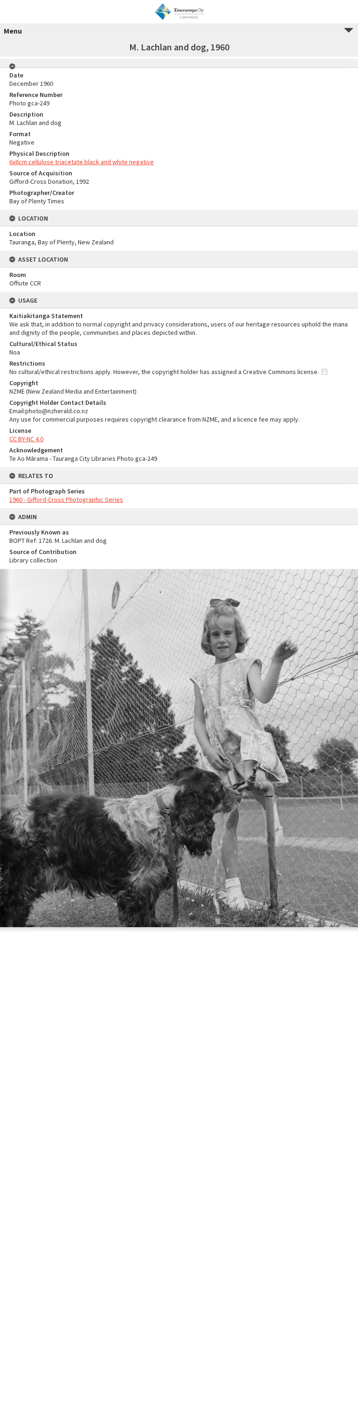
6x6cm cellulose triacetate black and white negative (81, 162)
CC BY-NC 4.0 (26, 439)
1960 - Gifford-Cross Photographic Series (66, 499)
